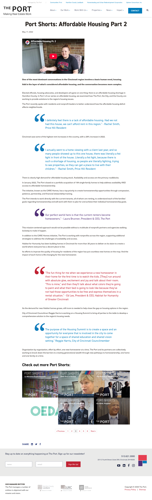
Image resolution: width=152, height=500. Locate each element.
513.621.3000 (128, 456)
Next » (93, 431)
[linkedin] (124, 465)
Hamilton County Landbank (74, 2)
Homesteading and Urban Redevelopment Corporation (104, 2)
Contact (135, 10)
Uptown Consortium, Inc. (134, 2)
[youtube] (118, 465)
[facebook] (129, 465)
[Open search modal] (147, 10)
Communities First (56, 2)
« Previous (60, 431)
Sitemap (142, 489)
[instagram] (133, 465)
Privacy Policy (130, 489)
